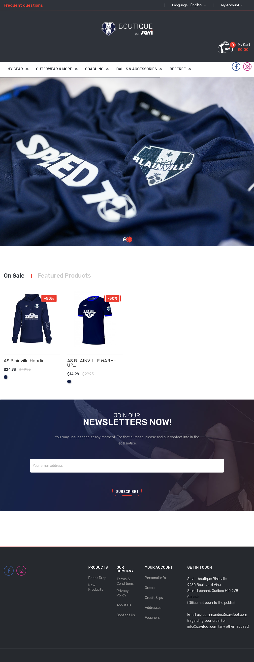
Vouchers (152, 618)
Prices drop (97, 578)
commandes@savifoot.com (225, 615)
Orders (150, 588)
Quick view (58, 374)
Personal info (155, 578)
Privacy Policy (123, 593)
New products (95, 587)
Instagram (247, 66)
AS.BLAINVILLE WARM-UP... (91, 363)
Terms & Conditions (125, 581)
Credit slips (154, 598)
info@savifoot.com (202, 627)
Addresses (153, 608)
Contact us (126, 615)
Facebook (236, 67)
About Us (124, 605)
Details (50, 374)
